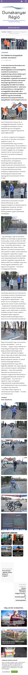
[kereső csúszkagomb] (25, 1)
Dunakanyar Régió (14, 14)
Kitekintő (5, 52)
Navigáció (15, 27)
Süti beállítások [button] (6, 671)
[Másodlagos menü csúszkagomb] (1, 1)
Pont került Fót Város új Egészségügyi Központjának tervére (13, 642)
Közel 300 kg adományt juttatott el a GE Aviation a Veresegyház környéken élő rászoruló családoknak (13, 623)
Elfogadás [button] (14, 671)
